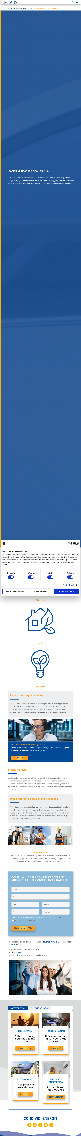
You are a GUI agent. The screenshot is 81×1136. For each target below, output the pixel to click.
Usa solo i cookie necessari (15, 591)
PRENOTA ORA (20, 758)
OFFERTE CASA (18, 1008)
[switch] (31, 577)
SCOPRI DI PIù (56, 1048)
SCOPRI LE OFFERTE (25, 1048)
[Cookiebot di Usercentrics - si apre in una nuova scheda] (69, 543)
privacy (60, 917)
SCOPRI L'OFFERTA (56, 1097)
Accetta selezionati (40, 591)
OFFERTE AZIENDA (39, 1008)
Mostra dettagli (68, 585)
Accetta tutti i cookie (66, 591)
